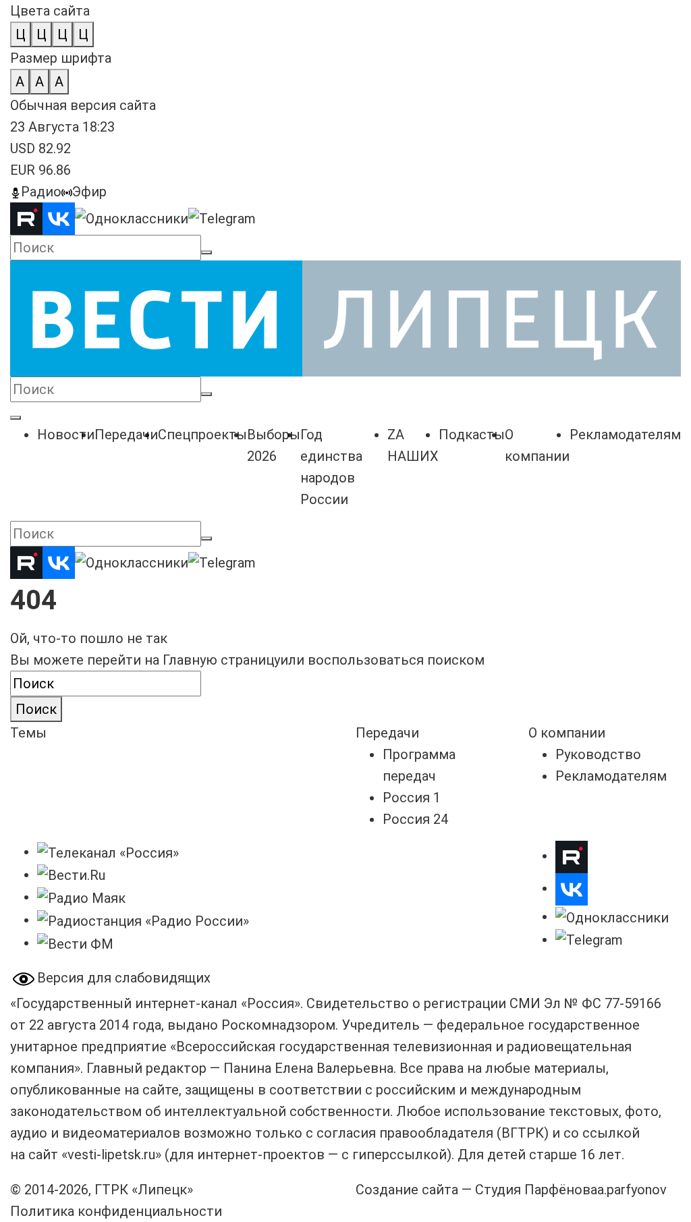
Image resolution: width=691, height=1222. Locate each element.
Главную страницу (221, 660)
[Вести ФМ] (75, 943)
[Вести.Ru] (71, 874)
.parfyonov (632, 1190)
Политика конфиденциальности (116, 1211)
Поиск (36, 709)
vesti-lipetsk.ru (111, 1154)
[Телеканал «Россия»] (108, 851)
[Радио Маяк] (81, 897)
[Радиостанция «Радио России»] (143, 920)
